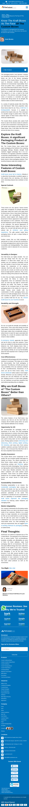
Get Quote (3, 725)
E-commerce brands (7, 340)
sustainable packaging (8, 487)
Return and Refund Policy (7, 792)
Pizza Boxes (3, 675)
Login (3, 3)
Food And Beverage (5, 692)
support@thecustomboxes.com (15, 1)
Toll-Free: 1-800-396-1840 (9, 747)
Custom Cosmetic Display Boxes (8, 662)
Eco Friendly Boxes (5, 691)
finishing (20, 464)
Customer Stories (4, 718)
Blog (7, 14)
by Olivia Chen (10, 588)
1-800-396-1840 (23, 3)
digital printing (23, 443)
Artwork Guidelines (5, 712)
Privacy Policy (4, 789)
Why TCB (3, 714)
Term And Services (5, 788)
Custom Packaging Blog (6, 723)
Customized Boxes (5, 669)
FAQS (2, 721)
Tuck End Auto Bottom (5, 677)
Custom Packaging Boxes (6, 665)
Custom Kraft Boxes (5, 664)
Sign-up (8, 3)
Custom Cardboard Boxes (6, 660)
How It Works (4, 716)
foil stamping (5, 445)
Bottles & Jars (4, 683)
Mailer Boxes (4, 673)
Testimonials (3, 719)
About (2, 710)
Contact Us (3, 728)
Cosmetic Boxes (4, 687)
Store (2, 708)
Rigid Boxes (3, 700)
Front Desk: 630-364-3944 (9, 750)
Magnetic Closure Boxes (6, 671)
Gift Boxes (3, 694)
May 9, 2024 (9, 590)
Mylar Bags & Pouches (6, 696)
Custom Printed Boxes (6, 667)
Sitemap (3, 731)
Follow (15, 766)
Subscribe (14, 654)
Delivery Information (6, 791)
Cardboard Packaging (5, 685)
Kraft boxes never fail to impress (11, 174)
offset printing (13, 443)
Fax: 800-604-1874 (8, 754)
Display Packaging (5, 689)
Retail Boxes (3, 698)
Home (3, 14)
